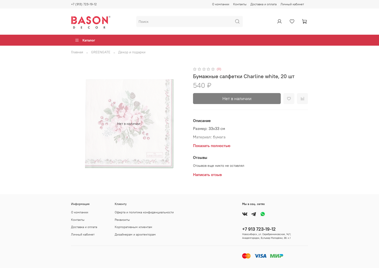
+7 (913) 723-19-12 (84, 4)
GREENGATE (100, 52)
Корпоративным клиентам (133, 227)
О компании (220, 4)
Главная (77, 52)
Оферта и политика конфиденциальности (144, 212)
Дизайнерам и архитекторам (135, 234)
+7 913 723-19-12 (259, 229)
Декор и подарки (131, 52)
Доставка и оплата (263, 4)
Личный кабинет (292, 4)
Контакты (240, 4)
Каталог (88, 40)
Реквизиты (122, 220)
